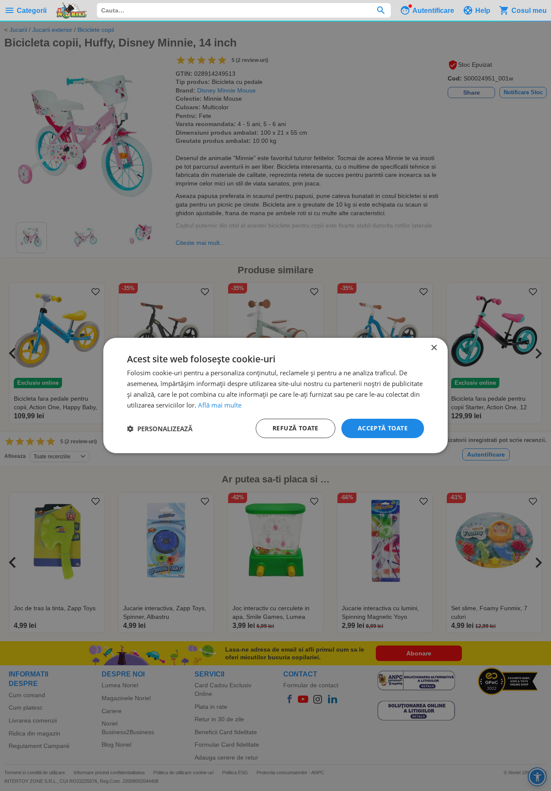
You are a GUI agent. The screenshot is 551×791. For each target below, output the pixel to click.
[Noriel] (71, 10)
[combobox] (243, 10)
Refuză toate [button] (295, 428)
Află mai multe (219, 405)
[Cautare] (380, 10)
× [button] (433, 348)
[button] (159, 428)
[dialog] (275, 395)
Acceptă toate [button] (383, 428)
